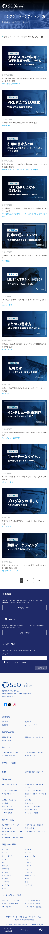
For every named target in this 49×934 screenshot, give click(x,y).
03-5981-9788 (10, 696)
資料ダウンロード (24, 608)
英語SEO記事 (29, 828)
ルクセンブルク (30, 875)
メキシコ (28, 866)
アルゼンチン (6, 875)
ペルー (27, 878)
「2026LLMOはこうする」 (34, 752)
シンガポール (29, 853)
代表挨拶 (28, 722)
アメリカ (5, 849)
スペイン (28, 862)
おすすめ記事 (8, 732)
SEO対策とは (6, 737)
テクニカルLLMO (31, 810)
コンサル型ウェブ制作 (12, 895)
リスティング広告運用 (9, 791)
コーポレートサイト (32, 725)
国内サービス (8, 779)
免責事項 (18, 920)
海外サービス (8, 820)
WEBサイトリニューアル (10, 900)
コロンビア (29, 872)
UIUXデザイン (7, 907)
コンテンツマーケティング (34, 791)
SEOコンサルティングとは (34, 737)
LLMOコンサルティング (10, 800)
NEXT (40, 581)
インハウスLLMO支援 (32, 806)
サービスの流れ (9, 763)
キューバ (28, 869)
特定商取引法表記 (28, 920)
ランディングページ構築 (10, 903)
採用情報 (5, 725)
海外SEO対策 (6, 828)
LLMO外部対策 (7, 813)
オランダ (5, 866)
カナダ (4, 859)
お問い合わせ (24, 633)
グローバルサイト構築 (32, 900)
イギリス (28, 849)
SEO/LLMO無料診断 (8, 929)
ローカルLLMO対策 (31, 813)
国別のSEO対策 (9, 844)
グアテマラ (5, 869)
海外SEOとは (6, 740)
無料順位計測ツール (34, 772)
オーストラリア (7, 856)
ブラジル (5, 872)
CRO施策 (5, 803)
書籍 (4, 772)
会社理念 (5, 722)
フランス (5, 853)
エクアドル (5, 885)
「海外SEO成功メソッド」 (11, 752)
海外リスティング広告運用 (34, 825)
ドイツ (27, 859)
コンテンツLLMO (7, 810)
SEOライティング (8, 794)
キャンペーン (8, 747)
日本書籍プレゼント (8, 755)
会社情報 (6, 717)
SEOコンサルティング (9, 784)
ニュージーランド (31, 856)
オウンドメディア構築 (32, 903)
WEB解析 (28, 800)
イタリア (5, 862)
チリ (26, 882)
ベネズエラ (5, 882)
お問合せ (24, 930)
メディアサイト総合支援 (33, 907)
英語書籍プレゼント (32, 755)
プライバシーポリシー (14, 662)
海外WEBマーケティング (10, 825)
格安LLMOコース (7, 806)
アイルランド (6, 878)
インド (4, 888)
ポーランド (29, 885)
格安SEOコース (30, 803)
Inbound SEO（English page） (13, 837)
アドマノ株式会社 (13, 691)
